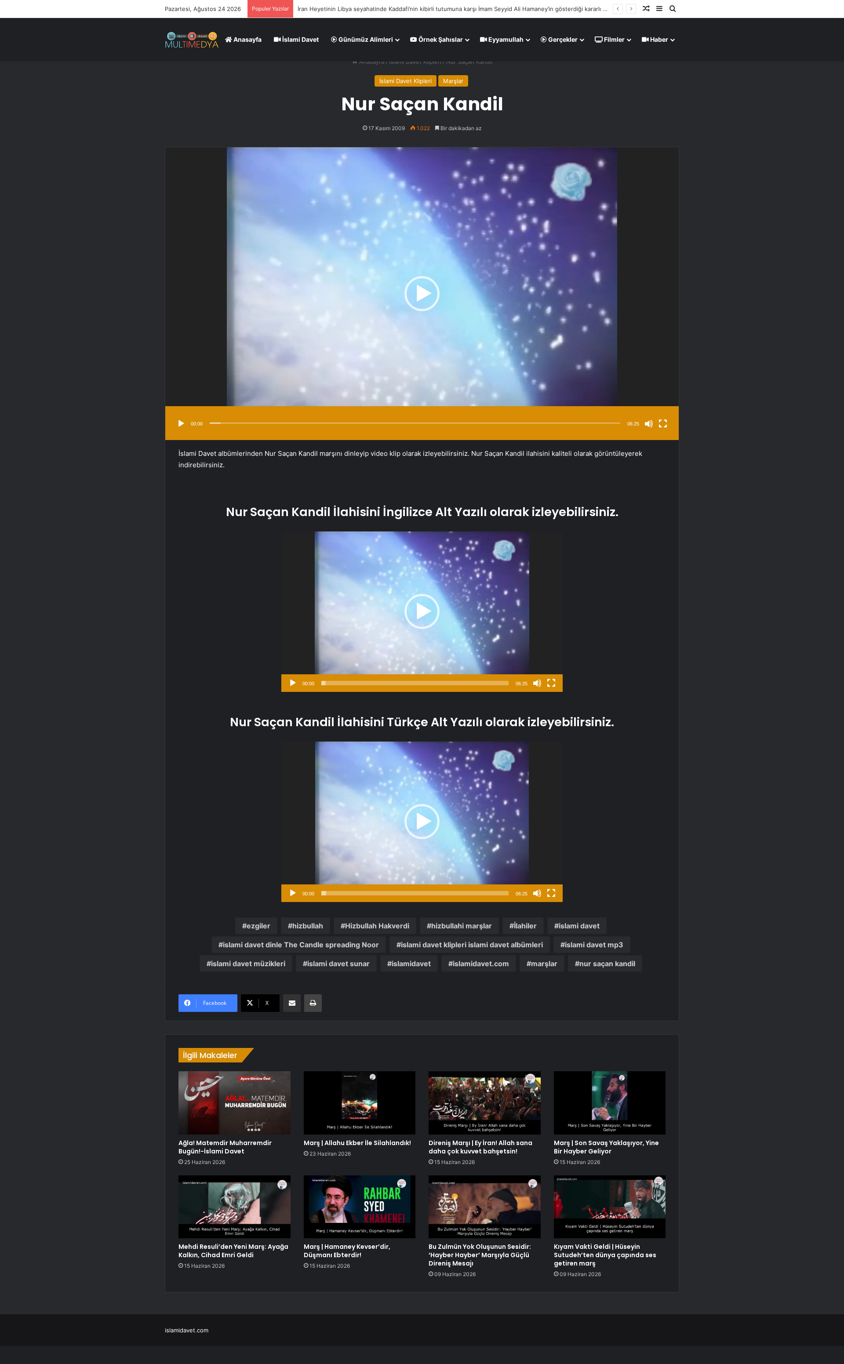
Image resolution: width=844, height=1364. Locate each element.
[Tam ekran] (662, 423)
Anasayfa (247, 39)
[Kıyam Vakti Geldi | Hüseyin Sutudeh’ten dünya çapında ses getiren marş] (610, 1207)
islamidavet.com (481, 963)
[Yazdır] (313, 1003)
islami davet (579, 925)
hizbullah (307, 925)
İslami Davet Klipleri (415, 61)
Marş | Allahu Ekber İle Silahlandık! (357, 1142)
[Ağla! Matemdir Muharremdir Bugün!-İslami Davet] (234, 1103)
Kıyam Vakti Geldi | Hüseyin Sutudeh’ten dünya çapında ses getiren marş (605, 1255)
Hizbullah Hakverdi (377, 925)
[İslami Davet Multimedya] (192, 39)
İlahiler (525, 925)
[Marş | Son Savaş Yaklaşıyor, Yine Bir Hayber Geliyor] (610, 1103)
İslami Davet (300, 39)
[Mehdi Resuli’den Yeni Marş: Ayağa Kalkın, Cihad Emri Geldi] (234, 1207)
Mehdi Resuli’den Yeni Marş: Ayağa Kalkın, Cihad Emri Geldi (233, 1250)
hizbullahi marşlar (461, 925)
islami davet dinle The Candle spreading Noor (301, 944)
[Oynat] (181, 423)
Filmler (614, 39)
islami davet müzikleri (248, 963)
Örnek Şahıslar (440, 39)
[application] (422, 293)
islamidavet (411, 963)
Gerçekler (562, 39)
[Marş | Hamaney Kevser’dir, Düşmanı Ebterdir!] (360, 1207)
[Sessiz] (648, 423)
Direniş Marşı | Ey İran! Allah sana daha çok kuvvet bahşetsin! (480, 1147)
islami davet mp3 (594, 944)
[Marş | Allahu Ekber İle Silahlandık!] (360, 1103)
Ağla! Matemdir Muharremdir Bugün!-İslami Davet (225, 1147)
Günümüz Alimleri (365, 39)
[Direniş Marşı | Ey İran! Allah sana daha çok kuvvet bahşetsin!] (485, 1103)
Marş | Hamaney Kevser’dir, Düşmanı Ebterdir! (347, 1250)
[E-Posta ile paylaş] (292, 1003)
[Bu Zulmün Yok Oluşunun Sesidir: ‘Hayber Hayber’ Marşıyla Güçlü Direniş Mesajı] (485, 1207)
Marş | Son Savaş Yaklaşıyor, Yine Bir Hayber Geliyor (606, 1147)
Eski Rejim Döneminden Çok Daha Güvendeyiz (360, 8)
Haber (658, 39)
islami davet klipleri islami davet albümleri (472, 944)
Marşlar (453, 80)
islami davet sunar (338, 963)
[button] (422, 293)
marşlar (544, 963)
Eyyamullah (505, 39)
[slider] (415, 423)
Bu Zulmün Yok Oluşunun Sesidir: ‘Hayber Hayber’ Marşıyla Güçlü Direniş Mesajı (480, 1255)
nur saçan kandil (607, 963)
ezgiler (258, 925)
